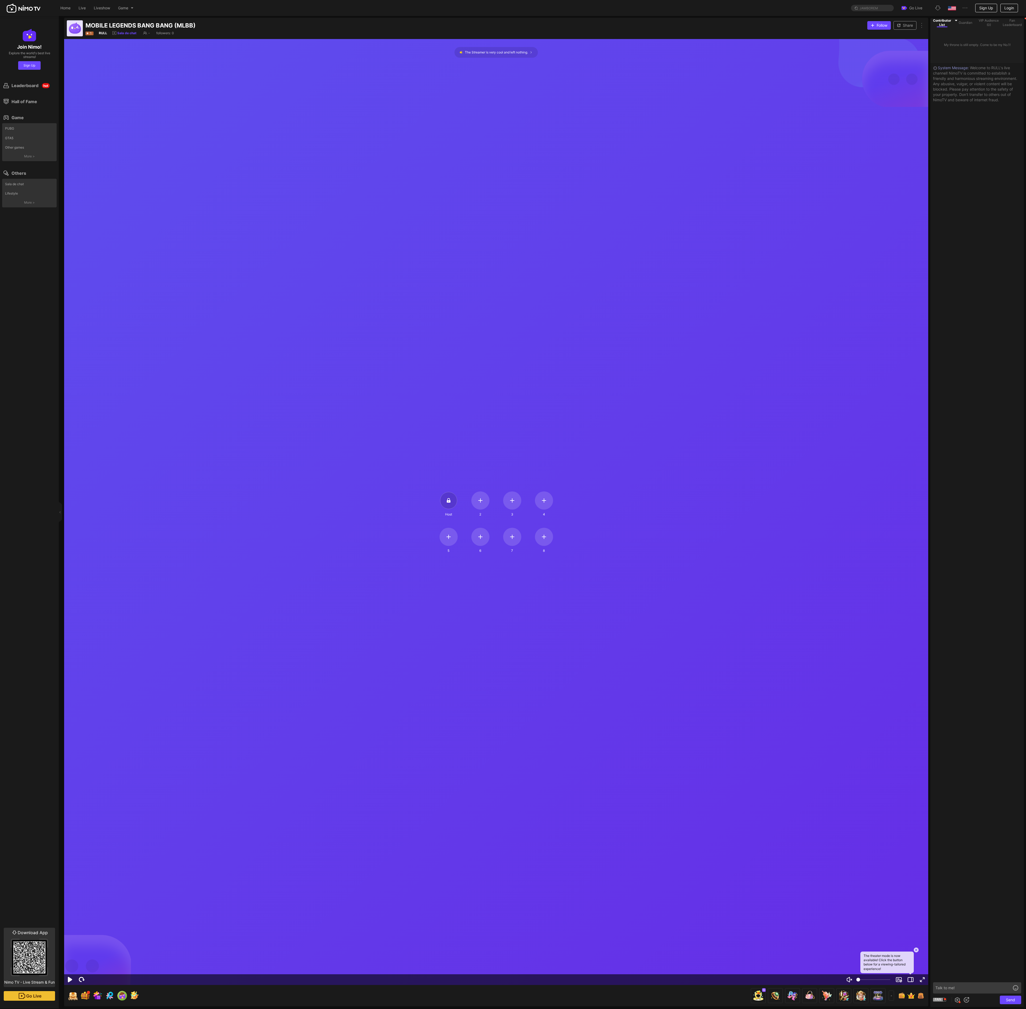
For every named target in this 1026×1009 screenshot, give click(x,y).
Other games (14, 147)
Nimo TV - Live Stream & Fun (29, 957)
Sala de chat (14, 184)
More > (29, 156)
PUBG (9, 128)
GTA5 (9, 138)
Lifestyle (11, 193)
